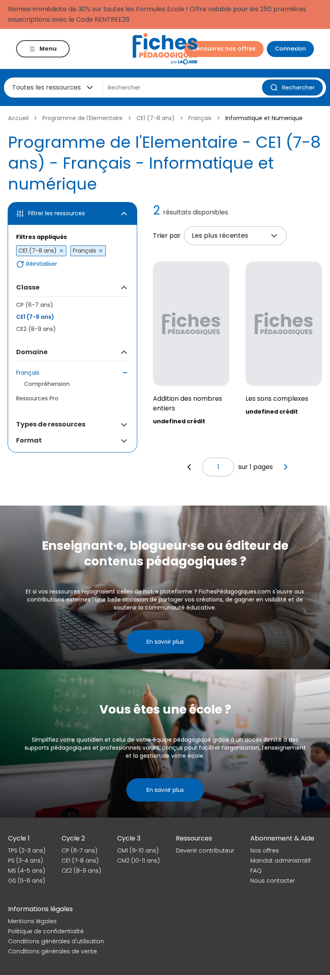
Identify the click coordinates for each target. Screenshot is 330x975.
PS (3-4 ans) (25, 861)
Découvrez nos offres (224, 49)
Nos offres (264, 850)
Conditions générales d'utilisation (56, 941)
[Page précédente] (189, 467)
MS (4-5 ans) (26, 871)
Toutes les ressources (46, 87)
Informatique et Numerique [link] (264, 118)
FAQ (256, 871)
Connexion (290, 49)
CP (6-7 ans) (34, 305)
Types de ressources (50, 424)
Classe (27, 287)
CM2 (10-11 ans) (138, 861)
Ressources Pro (37, 398)
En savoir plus (165, 642)
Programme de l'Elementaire (82, 118)
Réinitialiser (41, 264)
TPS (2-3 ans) (26, 850)
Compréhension (47, 384)
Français (200, 118)
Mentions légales (32, 921)
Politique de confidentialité (46, 931)
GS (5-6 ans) (26, 881)
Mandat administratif (280, 861)
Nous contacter (272, 881)
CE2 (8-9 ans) (36, 329)
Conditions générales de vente (52, 951)
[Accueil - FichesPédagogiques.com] (165, 48)
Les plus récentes (220, 235)
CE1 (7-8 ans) (155, 118)
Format (29, 440)
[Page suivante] (286, 467)
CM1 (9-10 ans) (138, 850)
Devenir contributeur (205, 850)
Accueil (18, 118)
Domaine (31, 352)
